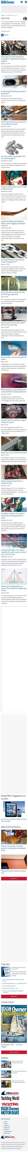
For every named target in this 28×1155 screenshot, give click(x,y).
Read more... (14, 878)
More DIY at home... (11, 826)
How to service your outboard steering (17, 1061)
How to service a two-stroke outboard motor (18, 1081)
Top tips (5, 964)
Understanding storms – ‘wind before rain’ (14, 983)
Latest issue (7, 1002)
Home (3, 15)
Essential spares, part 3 (9, 986)
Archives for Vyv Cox (11, 15)
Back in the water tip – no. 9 (10, 988)
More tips (14, 996)
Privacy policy (10, 1148)
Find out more (14, 1052)
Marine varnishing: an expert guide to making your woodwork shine (13, 848)
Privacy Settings (17, 1148)
